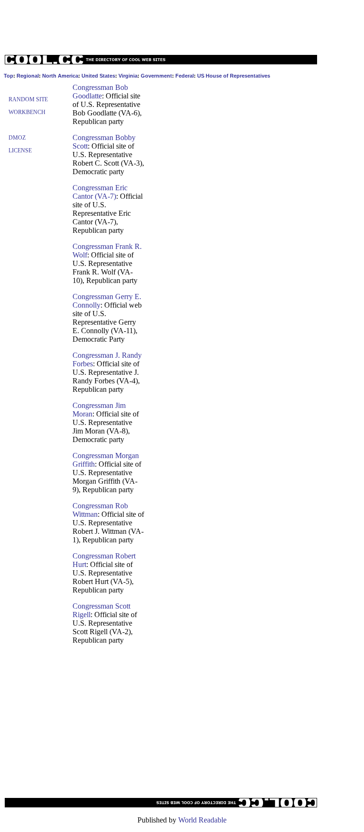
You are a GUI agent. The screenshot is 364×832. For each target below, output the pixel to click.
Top (8, 76)
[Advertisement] (182, 25)
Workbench (27, 112)
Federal (184, 76)
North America (60, 76)
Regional (28, 76)
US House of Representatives (233, 76)
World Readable (202, 820)
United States (98, 76)
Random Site (28, 99)
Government (156, 76)
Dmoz (17, 137)
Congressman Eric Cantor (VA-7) (100, 192)
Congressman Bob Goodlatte (100, 91)
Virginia (127, 76)
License (20, 150)
